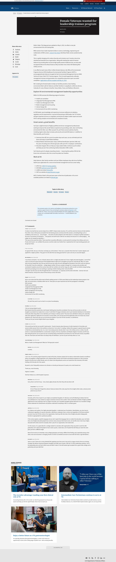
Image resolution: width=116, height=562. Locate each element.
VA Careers (15, 77)
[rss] (92, 558)
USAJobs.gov (54, 177)
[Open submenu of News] (69, 8)
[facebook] (95, 558)
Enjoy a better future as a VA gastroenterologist (31, 535)
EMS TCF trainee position (49, 166)
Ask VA (71, 210)
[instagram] (98, 558)
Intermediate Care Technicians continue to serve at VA (81, 496)
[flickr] (104, 558)
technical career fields (47, 168)
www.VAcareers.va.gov (53, 172)
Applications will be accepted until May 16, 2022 (53, 80)
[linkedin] (101, 558)
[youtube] (86, 558)
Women (67, 192)
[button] (104, 8)
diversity (56, 192)
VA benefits (50, 170)
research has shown (55, 53)
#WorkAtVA (49, 192)
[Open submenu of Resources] (78, 8)
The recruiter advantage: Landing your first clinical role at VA (33, 496)
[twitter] (89, 558)
